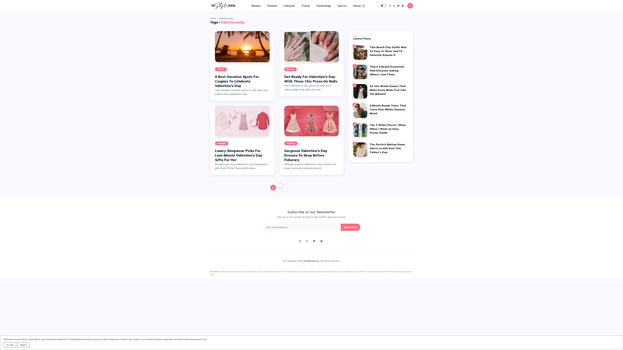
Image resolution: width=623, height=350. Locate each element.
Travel (305, 5)
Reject (23, 345)
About (357, 5)
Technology (323, 5)
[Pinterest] (403, 6)
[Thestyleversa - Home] (223, 5)
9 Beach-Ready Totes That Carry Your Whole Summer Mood (388, 109)
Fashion (272, 5)
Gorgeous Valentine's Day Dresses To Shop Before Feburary (305, 155)
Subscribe (350, 227)
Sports (342, 5)
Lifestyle (289, 5)
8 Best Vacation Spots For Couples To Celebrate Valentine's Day (237, 81)
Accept (9, 345)
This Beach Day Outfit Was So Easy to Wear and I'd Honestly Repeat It (388, 51)
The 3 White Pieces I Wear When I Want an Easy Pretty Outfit (388, 128)
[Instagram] (394, 6)
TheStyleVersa (311, 260)
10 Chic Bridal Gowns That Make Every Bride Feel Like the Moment (388, 89)
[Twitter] (398, 6)
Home (213, 18)
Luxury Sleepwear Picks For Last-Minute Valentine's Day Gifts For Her (238, 155)
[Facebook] (390, 6)
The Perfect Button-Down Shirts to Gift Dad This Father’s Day (387, 148)
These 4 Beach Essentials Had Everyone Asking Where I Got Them (387, 70)
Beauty (256, 5)
